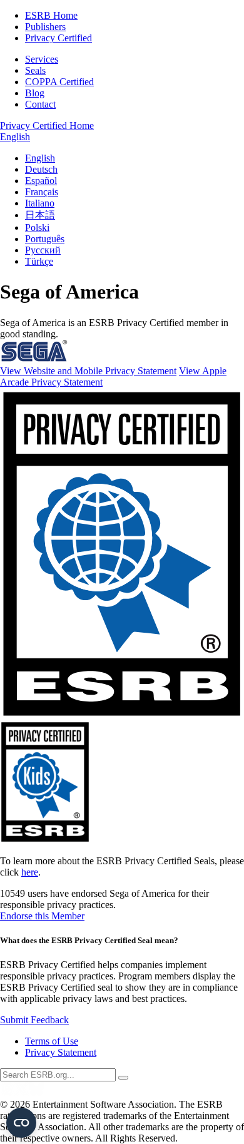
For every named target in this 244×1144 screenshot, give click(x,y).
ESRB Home (51, 15)
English (15, 136)
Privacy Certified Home (47, 125)
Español (41, 180)
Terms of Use (51, 1041)
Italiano (39, 203)
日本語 (40, 215)
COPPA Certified (59, 81)
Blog (34, 93)
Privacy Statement (60, 1052)
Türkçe (39, 261)
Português (44, 238)
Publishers (45, 26)
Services (41, 59)
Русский (43, 250)
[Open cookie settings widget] (21, 1123)
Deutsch (41, 169)
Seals (35, 70)
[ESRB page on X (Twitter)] (21, 1093)
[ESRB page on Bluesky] (36, 1093)
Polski (37, 227)
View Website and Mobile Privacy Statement (88, 370)
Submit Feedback (34, 1019)
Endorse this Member (42, 916)
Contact (40, 104)
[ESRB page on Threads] (7, 1093)
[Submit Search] (123, 1078)
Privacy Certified (58, 38)
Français (41, 191)
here (29, 872)
